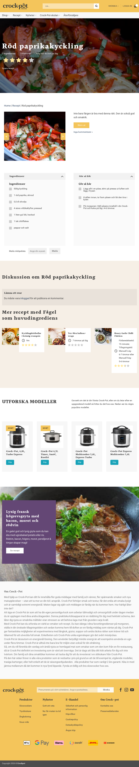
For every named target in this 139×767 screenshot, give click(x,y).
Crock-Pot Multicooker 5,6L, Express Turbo (86, 454)
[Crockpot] (15, 6)
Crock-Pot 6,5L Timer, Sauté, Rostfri (49, 454)
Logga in (127, 6)
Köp (10, 462)
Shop (5, 15)
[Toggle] (62, 176)
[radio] (5, 61)
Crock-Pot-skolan (49, 15)
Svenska (112, 6)
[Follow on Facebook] (121, 690)
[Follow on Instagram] (126, 690)
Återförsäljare (71, 15)
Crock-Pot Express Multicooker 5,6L (121, 453)
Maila (55, 251)
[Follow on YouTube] (132, 690)
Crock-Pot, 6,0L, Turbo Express (15, 453)
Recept (16, 15)
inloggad (25, 298)
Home (7, 105)
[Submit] (96, 6)
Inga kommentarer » (83, 132)
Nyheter (30, 15)
